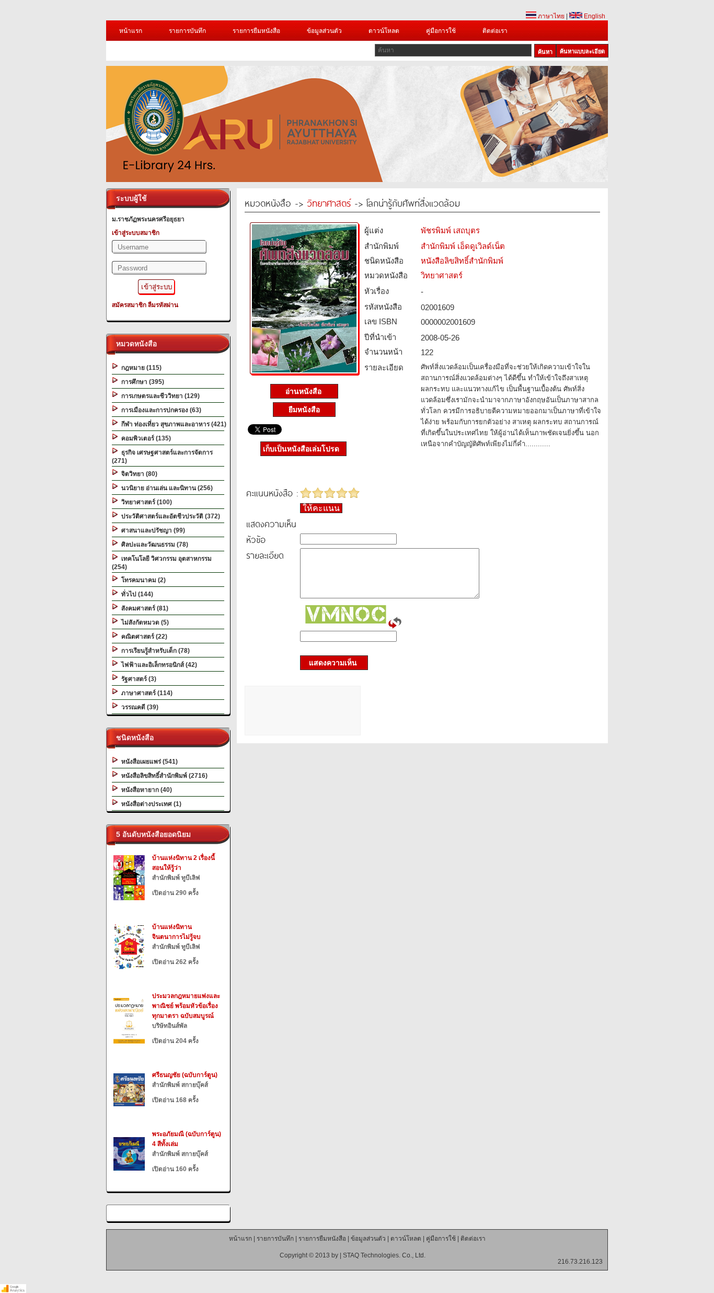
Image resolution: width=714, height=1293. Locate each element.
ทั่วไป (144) (135, 594)
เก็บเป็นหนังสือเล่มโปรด (301, 449)
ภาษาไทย (550, 16)
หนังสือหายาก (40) (145, 789)
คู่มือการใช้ (441, 31)
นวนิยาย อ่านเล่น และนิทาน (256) (165, 488)
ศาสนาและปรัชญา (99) (151, 530)
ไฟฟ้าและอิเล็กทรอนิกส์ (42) (157, 664)
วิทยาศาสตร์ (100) (145, 502)
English (593, 16)
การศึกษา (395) (141, 381)
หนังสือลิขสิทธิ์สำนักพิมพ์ (462, 260)
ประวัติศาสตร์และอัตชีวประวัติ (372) (169, 516)
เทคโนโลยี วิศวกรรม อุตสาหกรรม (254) (162, 563)
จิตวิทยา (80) (137, 474)
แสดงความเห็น (330, 663)
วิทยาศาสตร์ (329, 203)
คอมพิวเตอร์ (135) (144, 438)
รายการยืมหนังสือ (256, 31)
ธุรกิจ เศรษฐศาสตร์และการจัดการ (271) (162, 456)
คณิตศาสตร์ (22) (142, 636)
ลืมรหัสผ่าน (163, 305)
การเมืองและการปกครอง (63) (159, 410)
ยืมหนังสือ (304, 409)
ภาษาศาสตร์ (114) (145, 693)
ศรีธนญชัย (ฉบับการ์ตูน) (184, 1075)
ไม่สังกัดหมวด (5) (143, 622)
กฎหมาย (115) (140, 367)
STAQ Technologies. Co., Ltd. (384, 1255)
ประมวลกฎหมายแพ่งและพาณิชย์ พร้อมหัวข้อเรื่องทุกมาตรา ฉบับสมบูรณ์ (186, 1005)
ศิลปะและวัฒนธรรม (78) (153, 544)
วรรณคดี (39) (138, 707)
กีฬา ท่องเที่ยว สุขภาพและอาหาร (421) (172, 424)
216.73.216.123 (580, 1261)
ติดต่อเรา (495, 31)
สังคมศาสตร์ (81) (143, 608)
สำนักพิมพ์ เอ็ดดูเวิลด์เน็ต (463, 246)
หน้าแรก (130, 31)
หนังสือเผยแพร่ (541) (148, 761)
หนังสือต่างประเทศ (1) (149, 804)
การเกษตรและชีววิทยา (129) (159, 396)
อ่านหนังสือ (304, 391)
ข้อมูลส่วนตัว (324, 31)
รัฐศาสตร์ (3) (137, 679)
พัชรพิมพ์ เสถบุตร (450, 230)
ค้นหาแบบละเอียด (582, 51)
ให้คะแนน (321, 508)
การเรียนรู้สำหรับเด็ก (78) (154, 650)
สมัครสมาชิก (129, 305)
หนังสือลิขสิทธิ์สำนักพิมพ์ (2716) (163, 775)
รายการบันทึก (187, 31)
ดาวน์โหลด (383, 31)
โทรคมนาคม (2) (142, 580)
